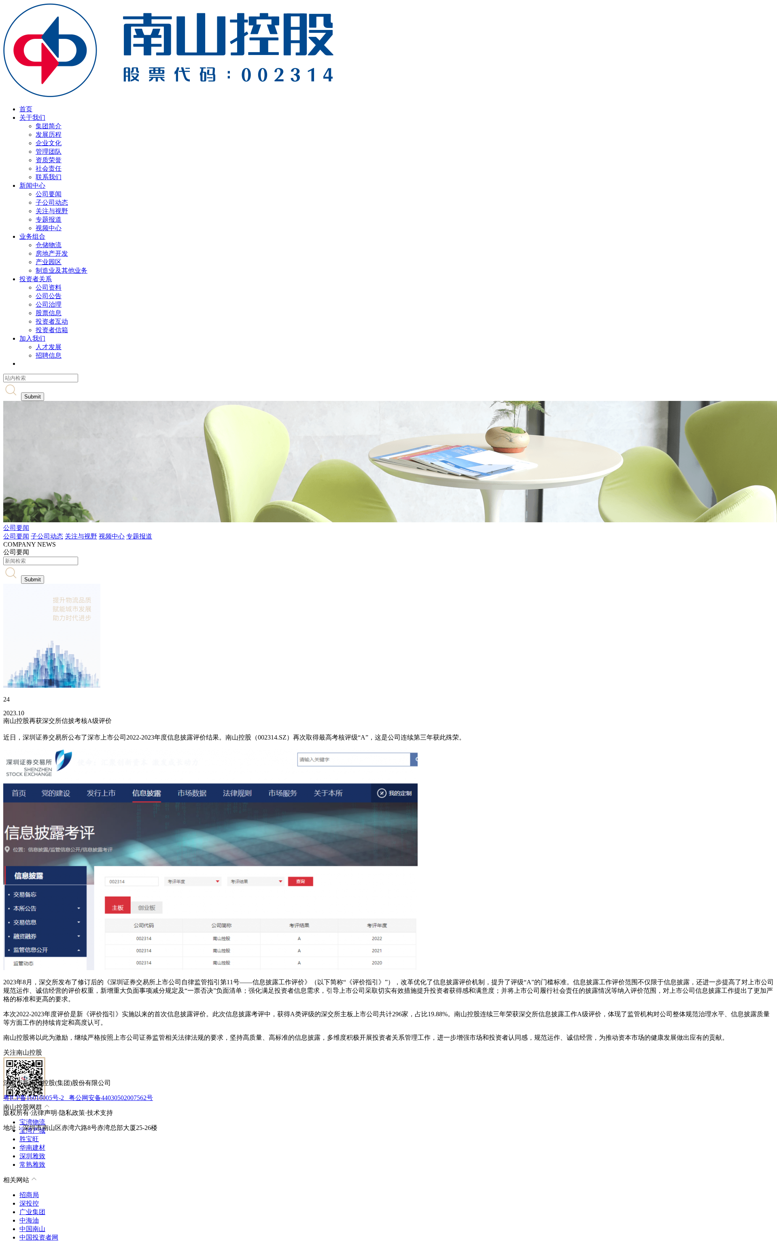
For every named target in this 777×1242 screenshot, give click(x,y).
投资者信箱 (52, 329)
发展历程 (49, 134)
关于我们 (32, 117)
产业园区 (49, 262)
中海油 (29, 1220)
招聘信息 (49, 355)
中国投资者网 (38, 1237)
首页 (25, 109)
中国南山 (32, 1228)
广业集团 (32, 1211)
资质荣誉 (49, 160)
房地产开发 (52, 253)
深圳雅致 (32, 1156)
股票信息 (49, 312)
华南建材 (32, 1147)
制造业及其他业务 (61, 270)
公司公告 (49, 295)
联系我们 (49, 177)
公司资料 (49, 287)
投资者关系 (35, 279)
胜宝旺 (29, 1139)
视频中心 (49, 228)
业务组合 (32, 236)
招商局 (29, 1194)
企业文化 (49, 143)
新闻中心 (32, 185)
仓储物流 (49, 245)
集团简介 (49, 126)
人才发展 (49, 346)
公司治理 (49, 304)
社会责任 (49, 168)
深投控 (29, 1203)
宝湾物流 (32, 1122)
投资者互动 (52, 321)
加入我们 (32, 338)
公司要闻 (49, 194)
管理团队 (49, 151)
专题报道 (49, 219)
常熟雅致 (32, 1164)
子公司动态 (52, 202)
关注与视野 (52, 211)
